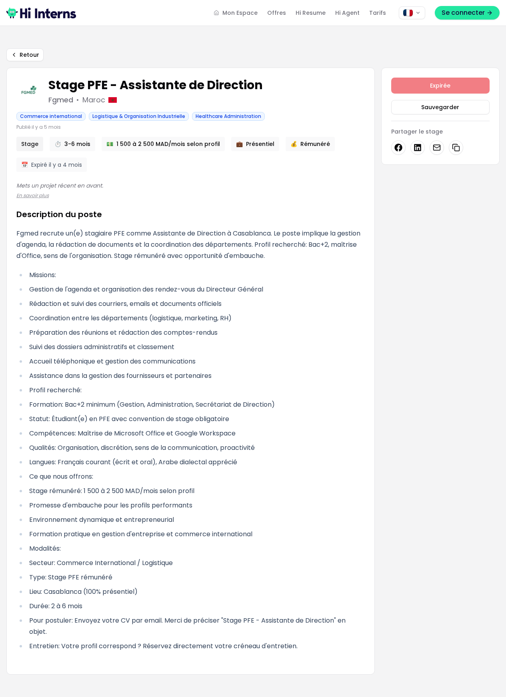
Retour (29, 55)
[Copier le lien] (456, 147)
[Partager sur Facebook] (398, 147)
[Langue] (412, 12)
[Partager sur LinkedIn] (417, 147)
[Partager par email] (437, 147)
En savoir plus (32, 195)
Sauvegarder (440, 107)
